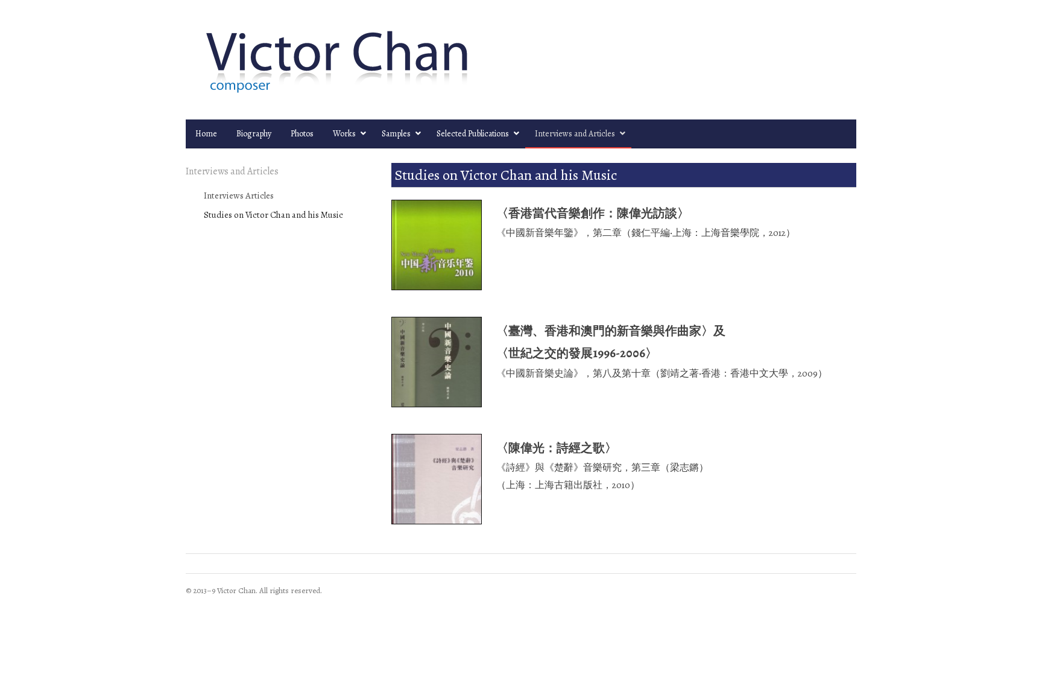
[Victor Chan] (521, 59)
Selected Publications (473, 133)
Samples (396, 133)
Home (206, 133)
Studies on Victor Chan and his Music (273, 215)
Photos (302, 133)
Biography (253, 133)
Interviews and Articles (575, 133)
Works (344, 133)
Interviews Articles (239, 195)
